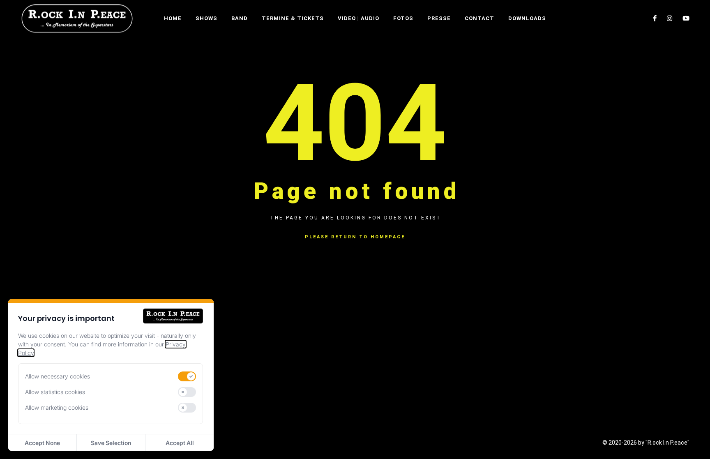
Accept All (180, 442)
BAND (239, 18)
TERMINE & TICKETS (293, 18)
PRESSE (439, 18)
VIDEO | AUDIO (358, 18)
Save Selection (111, 442)
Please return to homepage (355, 237)
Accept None (42, 442)
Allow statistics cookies (55, 391)
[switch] (187, 376)
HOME (173, 18)
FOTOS (403, 18)
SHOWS (206, 18)
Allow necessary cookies (57, 376)
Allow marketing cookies (56, 407)
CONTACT (479, 18)
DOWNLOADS (527, 18)
